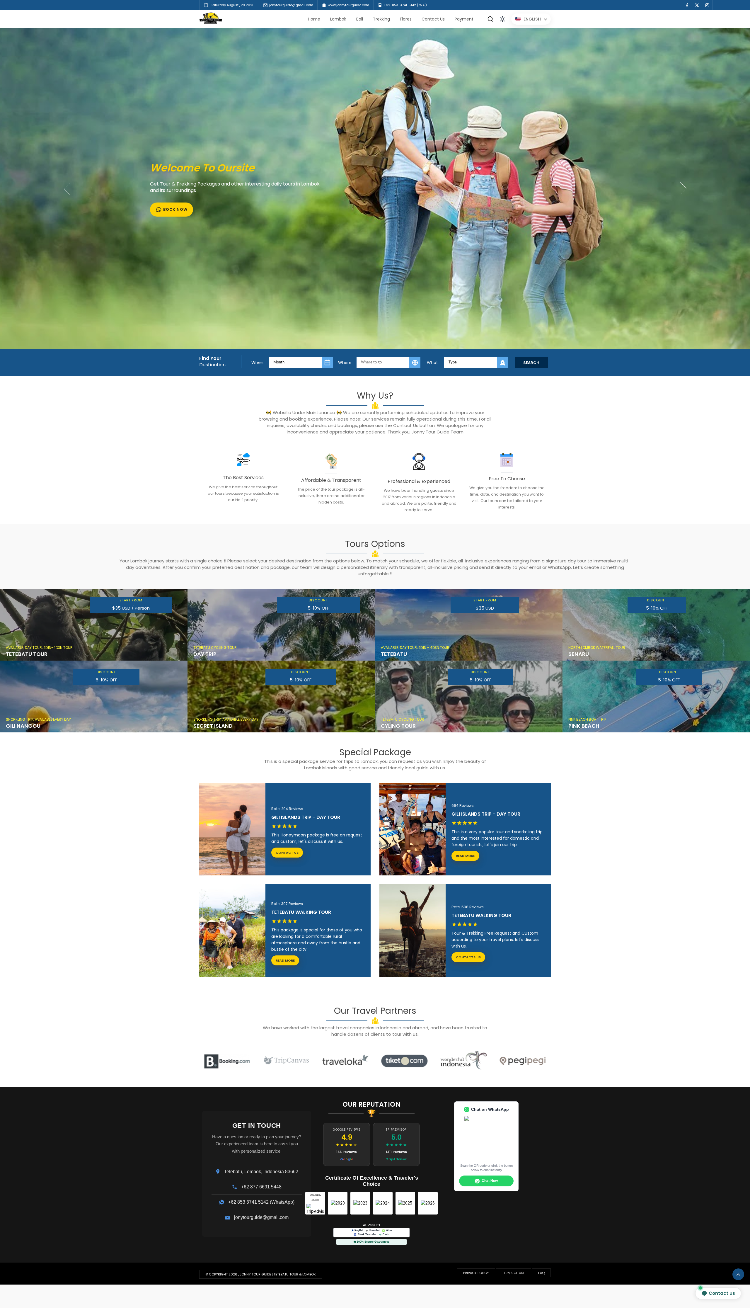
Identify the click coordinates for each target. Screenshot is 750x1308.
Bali (359, 19)
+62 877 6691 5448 (261, 1187)
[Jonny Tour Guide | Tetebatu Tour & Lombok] (210, 22)
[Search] (490, 19)
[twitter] (697, 5)
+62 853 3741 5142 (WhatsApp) (261, 1202)
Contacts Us (468, 957)
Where (345, 362)
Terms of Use (513, 1272)
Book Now (175, 206)
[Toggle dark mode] (502, 19)
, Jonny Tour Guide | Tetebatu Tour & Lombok (277, 1274)
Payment (464, 19)
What (432, 362)
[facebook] (687, 5)
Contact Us (433, 19)
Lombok (338, 19)
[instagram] (707, 5)
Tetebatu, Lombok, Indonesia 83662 (261, 1171)
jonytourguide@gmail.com (261, 1217)
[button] (683, 188)
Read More (463, 855)
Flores (406, 19)
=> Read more (350, 660)
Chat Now (490, 1181)
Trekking (381, 19)
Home (314, 19)
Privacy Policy (476, 1272)
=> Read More (163, 660)
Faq (541, 1272)
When (257, 362)
